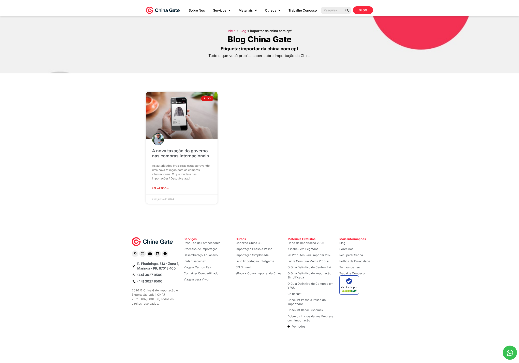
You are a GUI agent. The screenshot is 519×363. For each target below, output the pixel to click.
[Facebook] (165, 253)
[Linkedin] (157, 253)
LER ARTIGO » (160, 188)
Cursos (270, 10)
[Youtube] (150, 253)
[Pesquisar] (347, 10)
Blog (242, 31)
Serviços (219, 10)
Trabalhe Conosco (302, 10)
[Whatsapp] (135, 253)
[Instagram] (142, 253)
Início (231, 31)
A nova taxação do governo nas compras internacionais (180, 153)
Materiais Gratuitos (301, 239)
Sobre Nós (197, 10)
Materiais (246, 10)
